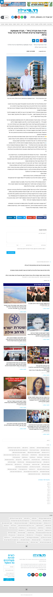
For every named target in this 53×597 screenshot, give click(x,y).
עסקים (28, 24)
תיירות (32, 24)
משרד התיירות (35, 464)
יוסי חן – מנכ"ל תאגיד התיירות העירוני (12, 454)
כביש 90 (24, 457)
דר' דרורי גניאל (45, 452)
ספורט (14, 24)
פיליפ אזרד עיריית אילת (35, 466)
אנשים (6, 24)
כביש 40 (32, 457)
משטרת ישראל (45, 464)
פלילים (40, 24)
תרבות (18, 24)
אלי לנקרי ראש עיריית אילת (14, 447)
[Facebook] (25, 17)
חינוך (22, 24)
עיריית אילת (18, 464)
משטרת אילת (11, 462)
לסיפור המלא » (46, 308)
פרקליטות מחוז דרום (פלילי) (21, 466)
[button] (26, 546)
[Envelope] (18, 17)
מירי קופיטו (46, 462)
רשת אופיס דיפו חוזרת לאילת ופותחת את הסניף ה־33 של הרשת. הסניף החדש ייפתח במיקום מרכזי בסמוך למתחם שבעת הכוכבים (15, 364)
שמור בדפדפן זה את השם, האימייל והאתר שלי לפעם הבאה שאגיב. (30, 248)
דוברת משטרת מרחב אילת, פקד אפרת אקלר (18, 450)
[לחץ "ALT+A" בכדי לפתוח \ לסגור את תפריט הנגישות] (2, 2)
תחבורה (36, 24)
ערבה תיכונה (45, 466)
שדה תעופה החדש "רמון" (16, 471)
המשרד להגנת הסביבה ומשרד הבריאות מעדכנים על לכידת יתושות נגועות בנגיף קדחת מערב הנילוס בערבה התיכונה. (38, 334)
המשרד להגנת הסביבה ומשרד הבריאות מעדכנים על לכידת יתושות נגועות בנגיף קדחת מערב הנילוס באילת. (15, 403)
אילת (32, 447)
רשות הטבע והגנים (12, 469)
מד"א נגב (18, 459)
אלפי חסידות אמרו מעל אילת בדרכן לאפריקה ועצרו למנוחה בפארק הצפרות (30, 265)
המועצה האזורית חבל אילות (34, 452)
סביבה (2, 24)
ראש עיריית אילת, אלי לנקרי (43, 469)
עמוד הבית (49, 24)
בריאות (48, 484)
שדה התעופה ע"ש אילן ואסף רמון (31, 471)
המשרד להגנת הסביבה (44, 454)
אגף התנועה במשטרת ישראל (43, 447)
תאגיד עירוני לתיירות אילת (34, 474)
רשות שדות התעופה (44, 471)
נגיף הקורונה (27, 464)
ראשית (48, 498)
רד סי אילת (32, 469)
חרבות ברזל (25, 454)
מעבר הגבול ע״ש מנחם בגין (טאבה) (33, 462)
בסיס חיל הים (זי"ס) (34, 450)
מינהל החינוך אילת (9, 459)
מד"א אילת (26, 459)
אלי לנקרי (25, 447)
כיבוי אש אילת (45, 459)
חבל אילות (34, 454)
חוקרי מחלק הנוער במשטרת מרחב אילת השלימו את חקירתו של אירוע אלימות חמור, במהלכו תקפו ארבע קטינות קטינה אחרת (16, 339)
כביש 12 (46, 457)
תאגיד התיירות (45, 474)
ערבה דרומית (9, 464)
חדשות (44, 24)
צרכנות (10, 24)
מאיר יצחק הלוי (36, 459)
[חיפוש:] (26, 440)
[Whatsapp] (22, 17)
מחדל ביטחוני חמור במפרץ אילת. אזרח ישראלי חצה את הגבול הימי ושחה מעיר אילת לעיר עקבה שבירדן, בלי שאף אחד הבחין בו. (15, 307)
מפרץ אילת (21, 462)
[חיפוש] (2, 17)
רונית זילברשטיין (23, 469)
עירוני (25, 24)
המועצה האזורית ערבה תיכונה (18, 452)
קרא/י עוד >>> (40, 569)
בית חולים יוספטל (45, 450)
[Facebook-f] (44, 574)
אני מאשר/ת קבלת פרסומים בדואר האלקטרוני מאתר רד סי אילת (9, 575)
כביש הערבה (16, 457)
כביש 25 (39, 457)
